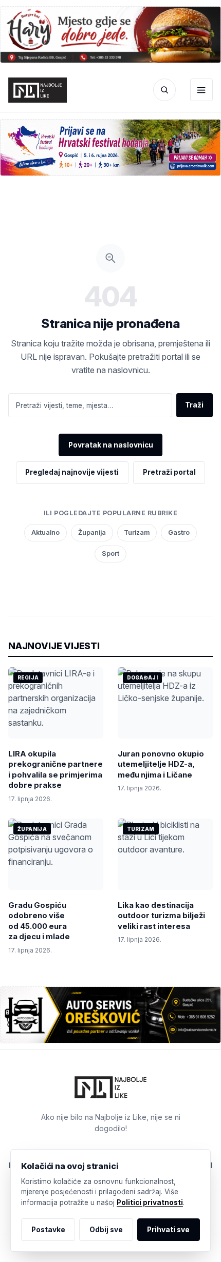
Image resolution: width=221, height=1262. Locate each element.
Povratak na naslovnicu (110, 445)
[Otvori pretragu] (164, 90)
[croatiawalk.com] (110, 147)
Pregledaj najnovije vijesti (72, 472)
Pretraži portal (169, 472)
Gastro (179, 532)
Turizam (137, 532)
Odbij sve (106, 1230)
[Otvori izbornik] (201, 90)
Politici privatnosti (150, 1202)
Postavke (48, 1230)
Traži (194, 405)
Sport (110, 553)
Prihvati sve (168, 1230)
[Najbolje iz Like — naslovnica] (37, 90)
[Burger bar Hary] (110, 34)
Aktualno (45, 532)
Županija (92, 532)
